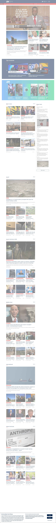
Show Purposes (50, 520)
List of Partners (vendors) (28, 518)
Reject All (49, 517)
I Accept (50, 515)
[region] (28, 518)
